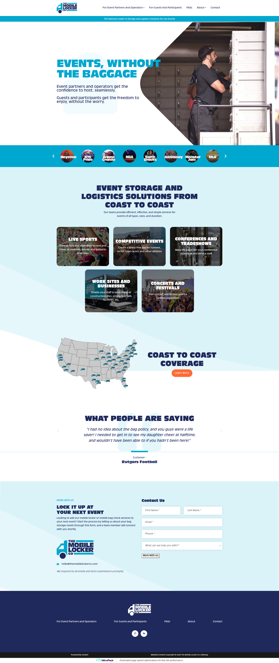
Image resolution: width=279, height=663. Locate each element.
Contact (215, 8)
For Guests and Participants (165, 8)
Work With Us (150, 555)
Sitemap (204, 655)
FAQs (189, 8)
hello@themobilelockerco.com (80, 564)
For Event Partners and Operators (123, 8)
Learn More (182, 373)
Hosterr (85, 655)
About (200, 8)
